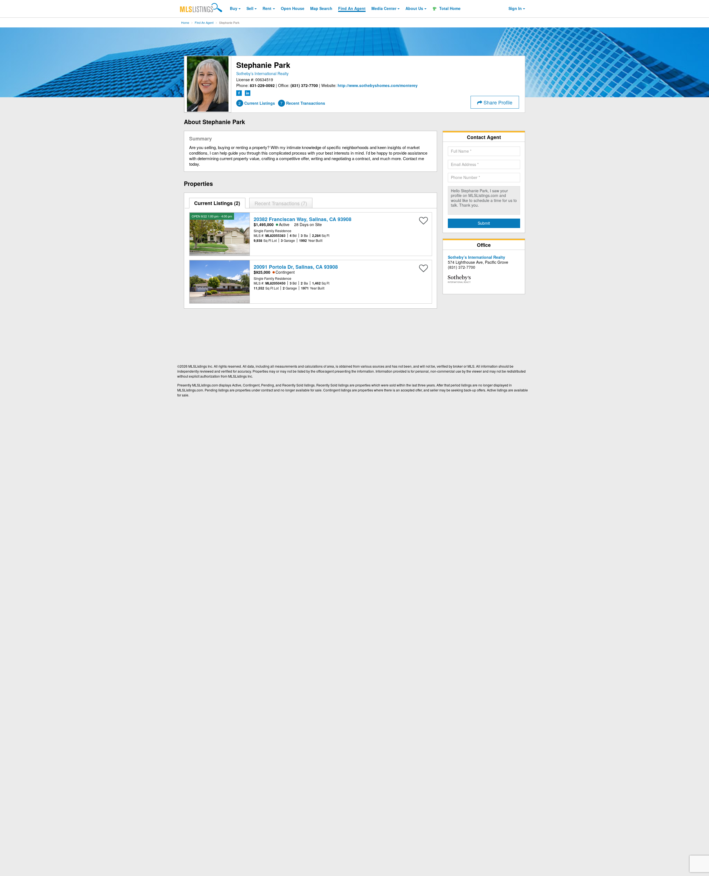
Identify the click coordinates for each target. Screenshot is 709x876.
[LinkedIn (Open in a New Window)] (247, 92)
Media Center (383, 8)
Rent (267, 8)
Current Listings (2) (217, 203)
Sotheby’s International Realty (262, 73)
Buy (233, 8)
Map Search (321, 8)
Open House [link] (292, 8)
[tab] (217, 203)
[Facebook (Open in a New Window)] (239, 92)
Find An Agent (204, 22)
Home (185, 22)
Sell (249, 8)
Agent (352, 8)
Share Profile (497, 102)
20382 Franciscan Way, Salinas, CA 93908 (302, 219)
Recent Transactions (280, 203)
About (414, 8)
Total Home (449, 8)
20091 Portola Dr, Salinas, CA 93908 (296, 266)
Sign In (515, 8)
